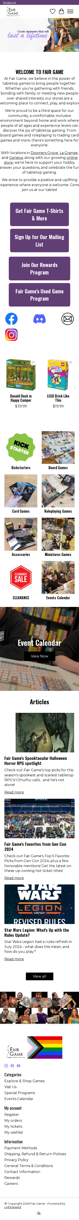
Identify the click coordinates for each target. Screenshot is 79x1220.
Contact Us (9, 2)
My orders (13, 1120)
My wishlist (13, 1132)
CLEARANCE (21, 597)
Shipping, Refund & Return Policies (35, 1154)
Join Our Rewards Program (39, 268)
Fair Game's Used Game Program (40, 294)
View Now (39, 656)
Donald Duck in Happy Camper (21, 398)
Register (11, 1115)
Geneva (16, 158)
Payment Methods (20, 1148)
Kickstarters (21, 467)
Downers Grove (44, 153)
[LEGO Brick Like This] (58, 374)
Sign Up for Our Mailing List (39, 240)
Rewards (12, 1178)
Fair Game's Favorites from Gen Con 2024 (35, 846)
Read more (14, 792)
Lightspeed (12, 1207)
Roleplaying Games (58, 511)
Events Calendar (58, 597)
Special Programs (19, 1093)
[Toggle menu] (70, 11)
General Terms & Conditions (28, 1166)
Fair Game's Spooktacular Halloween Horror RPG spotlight (35, 760)
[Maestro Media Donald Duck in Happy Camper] (20, 374)
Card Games (21, 511)
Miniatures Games (58, 554)
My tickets (13, 1126)
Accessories (21, 554)
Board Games (58, 467)
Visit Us (10, 1087)
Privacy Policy (16, 1160)
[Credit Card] (38, 1213)
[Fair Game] (12, 11)
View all (39, 976)
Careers (11, 1184)
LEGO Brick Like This (58, 398)
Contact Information (22, 1172)
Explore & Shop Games (24, 1081)
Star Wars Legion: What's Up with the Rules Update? (36, 932)
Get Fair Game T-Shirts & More (39, 214)
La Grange (69, 153)
